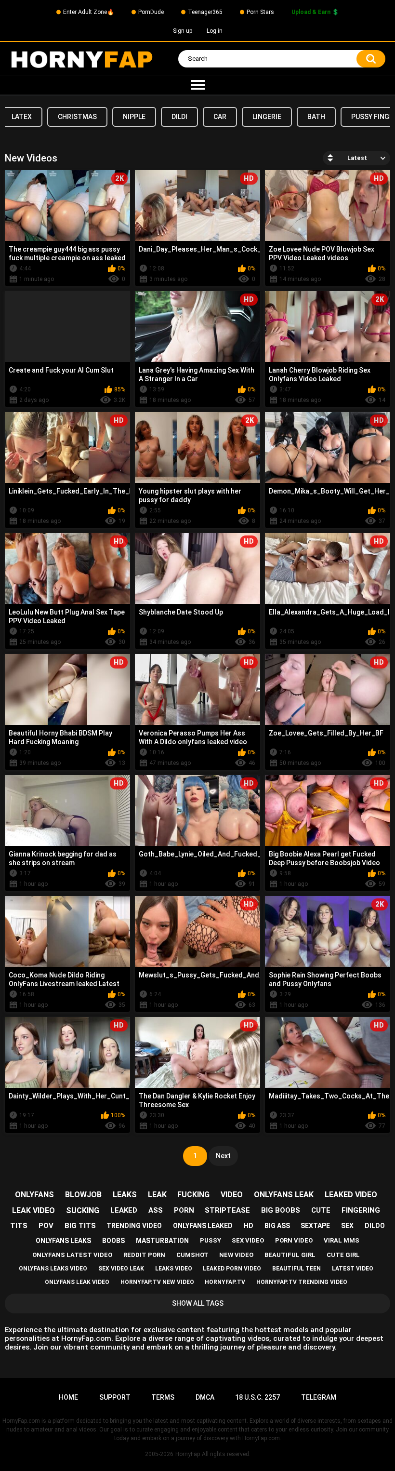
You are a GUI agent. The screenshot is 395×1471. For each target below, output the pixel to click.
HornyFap (187, 1454)
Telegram (318, 1397)
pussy (210, 1240)
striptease (227, 1210)
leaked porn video (232, 1268)
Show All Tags (198, 1303)
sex (347, 1226)
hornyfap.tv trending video (301, 1282)
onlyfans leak (284, 1194)
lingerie (266, 116)
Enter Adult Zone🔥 (88, 12)
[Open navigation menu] (197, 85)
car (219, 116)
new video (236, 1254)
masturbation (162, 1240)
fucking (193, 1194)
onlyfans (34, 1194)
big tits (80, 1225)
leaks (125, 1194)
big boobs (280, 1210)
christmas (77, 116)
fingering (361, 1210)
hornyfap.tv (225, 1282)
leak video (33, 1210)
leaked (123, 1210)
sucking (82, 1210)
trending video (134, 1226)
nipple (134, 116)
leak (157, 1194)
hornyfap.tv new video (157, 1282)
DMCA (205, 1397)
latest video (352, 1268)
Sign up (182, 30)
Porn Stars (260, 12)
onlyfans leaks (63, 1240)
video (232, 1194)
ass (155, 1210)
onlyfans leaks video (53, 1268)
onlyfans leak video (77, 1282)
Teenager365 (205, 12)
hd (248, 1226)
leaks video (173, 1268)
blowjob (83, 1194)
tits (18, 1225)
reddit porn (144, 1254)
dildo (375, 1226)
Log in (215, 30)
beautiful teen (296, 1268)
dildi (179, 116)
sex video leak (121, 1268)
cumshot (192, 1254)
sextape (315, 1226)
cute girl (343, 1254)
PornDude (151, 12)
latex (22, 116)
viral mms (341, 1240)
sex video (248, 1240)
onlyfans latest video (72, 1254)
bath (316, 116)
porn (184, 1210)
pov (46, 1225)
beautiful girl (290, 1254)
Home (68, 1397)
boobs (113, 1240)
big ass (277, 1226)
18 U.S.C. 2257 (257, 1397)
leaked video (351, 1194)
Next (223, 1156)
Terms (162, 1397)
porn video (294, 1240)
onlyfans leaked (203, 1226)
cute (320, 1210)
